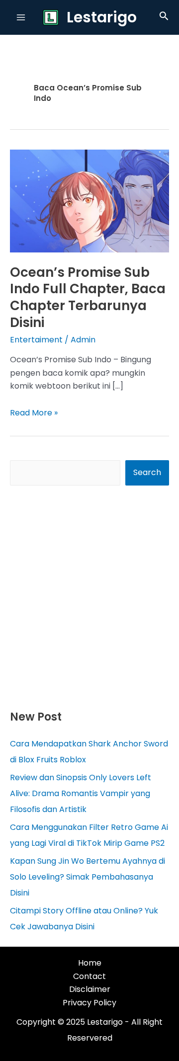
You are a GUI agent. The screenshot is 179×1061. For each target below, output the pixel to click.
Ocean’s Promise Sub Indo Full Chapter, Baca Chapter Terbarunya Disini (88, 297)
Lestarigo (102, 17)
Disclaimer (89, 989)
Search (147, 472)
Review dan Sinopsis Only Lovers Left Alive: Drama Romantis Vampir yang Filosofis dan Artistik (80, 793)
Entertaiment (36, 339)
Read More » (34, 412)
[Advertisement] (89, 597)
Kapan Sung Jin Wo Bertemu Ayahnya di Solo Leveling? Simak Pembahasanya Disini (87, 876)
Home (89, 963)
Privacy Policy (89, 1002)
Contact (89, 976)
